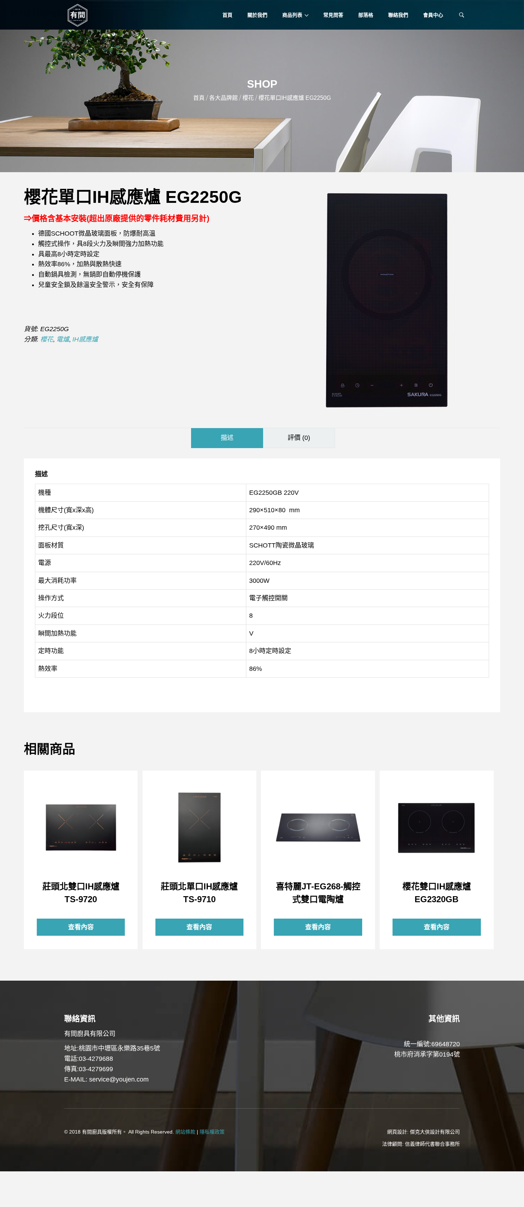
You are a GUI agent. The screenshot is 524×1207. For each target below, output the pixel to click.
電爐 (62, 339)
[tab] (227, 438)
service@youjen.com (119, 1079)
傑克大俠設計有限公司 (435, 1132)
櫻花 (248, 98)
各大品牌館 (223, 98)
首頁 (199, 98)
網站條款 (185, 1132)
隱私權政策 (212, 1132)
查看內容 (81, 827)
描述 (227, 437)
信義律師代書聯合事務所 (432, 1144)
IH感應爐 (85, 339)
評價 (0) (299, 437)
